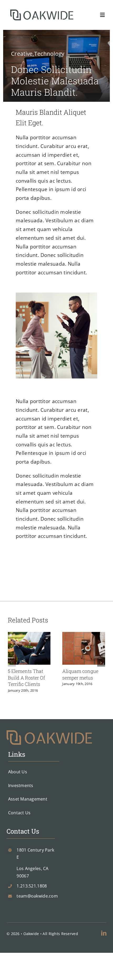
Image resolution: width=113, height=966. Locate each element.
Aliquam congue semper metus (80, 674)
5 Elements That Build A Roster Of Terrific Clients (26, 677)
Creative (22, 53)
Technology (49, 53)
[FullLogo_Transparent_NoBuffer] (41, 11)
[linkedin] (103, 933)
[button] (12, 663)
